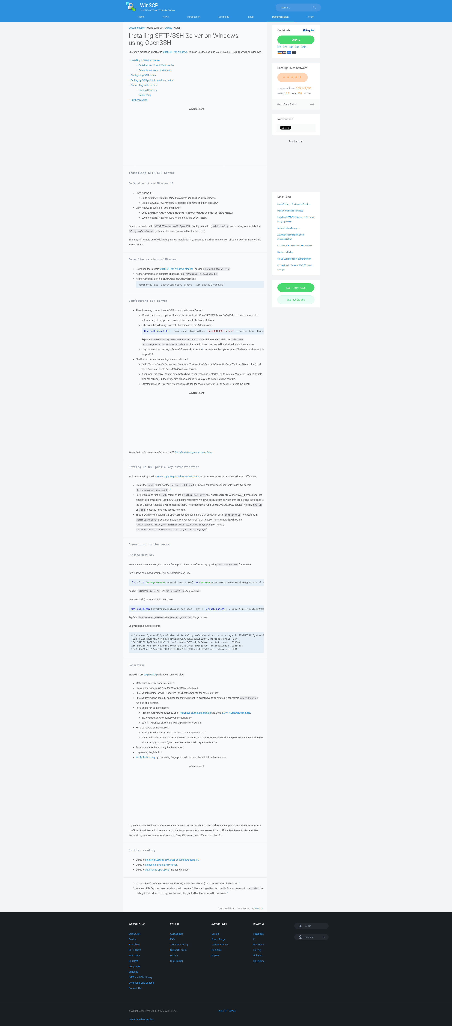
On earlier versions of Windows (155, 70)
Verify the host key (145, 757)
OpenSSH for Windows (175, 52)
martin (259, 908)
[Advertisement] (196, 135)
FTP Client (134, 944)
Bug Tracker (176, 961)
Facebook (258, 933)
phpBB (215, 955)
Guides (168, 27)
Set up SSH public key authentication (294, 258)
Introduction (193, 16)
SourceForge (218, 939)
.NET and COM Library (140, 977)
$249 (303, 47)
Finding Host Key (148, 90)
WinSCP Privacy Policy (141, 1019)
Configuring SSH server (143, 75)
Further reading (139, 100)
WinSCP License (227, 1011)
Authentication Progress (288, 228)
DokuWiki (217, 950)
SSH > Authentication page (236, 712)
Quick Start (134, 933)
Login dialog (150, 674)
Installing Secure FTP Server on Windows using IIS (172, 859)
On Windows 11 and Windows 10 (156, 65)
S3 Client (133, 961)
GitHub (215, 933)
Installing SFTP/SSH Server (145, 60)
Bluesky (257, 950)
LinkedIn (257, 955)
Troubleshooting (179, 944)
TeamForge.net (220, 944)
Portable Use (135, 988)
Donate (296, 39)
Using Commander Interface (290, 210)
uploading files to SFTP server (161, 864)
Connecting (145, 95)
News (166, 16)
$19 (279, 47)
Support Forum (178, 950)
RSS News (258, 961)
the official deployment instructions (193, 452)
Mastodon (258, 944)
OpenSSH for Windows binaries (176, 269)
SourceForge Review (286, 104)
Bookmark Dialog (285, 252)
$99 (297, 47)
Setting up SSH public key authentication (152, 80)
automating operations (157, 869)
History (174, 955)
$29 (285, 47)
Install (251, 16)
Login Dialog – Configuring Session (293, 204)
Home (141, 16)
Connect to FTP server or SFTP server (294, 245)
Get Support (176, 933)
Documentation (280, 16)
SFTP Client (135, 950)
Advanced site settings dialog (195, 712)
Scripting (133, 971)
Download (223, 16)
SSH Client (134, 955)
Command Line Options (141, 982)
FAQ (172, 939)
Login (308, 925)
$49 (291, 47)
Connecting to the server (144, 85)
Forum (310, 16)
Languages (135, 966)
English (308, 937)
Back (239, 883)
